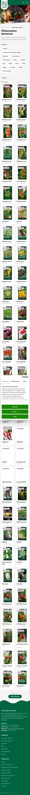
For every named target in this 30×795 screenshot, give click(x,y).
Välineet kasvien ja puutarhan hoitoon (9, 767)
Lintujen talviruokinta (6, 772)
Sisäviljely (3, 786)
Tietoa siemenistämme (6, 740)
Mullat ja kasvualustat (6, 770)
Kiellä (15, 416)
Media (2, 746)
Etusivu (3, 27)
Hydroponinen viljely (6, 778)
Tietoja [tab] (24, 381)
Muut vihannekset (7, 71)
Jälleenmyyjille (4, 748)
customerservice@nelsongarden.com (16, 728)
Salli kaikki (15, 406)
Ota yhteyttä (4, 743)
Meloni (23, 63)
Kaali (4, 63)
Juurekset (12, 67)
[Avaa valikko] (27, 2)
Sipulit (10, 63)
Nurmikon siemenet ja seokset (8, 775)
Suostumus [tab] (5, 381)
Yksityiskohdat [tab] (15, 381)
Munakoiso (5, 56)
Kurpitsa (5, 67)
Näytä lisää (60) (15, 696)
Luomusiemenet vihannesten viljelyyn (12, 52)
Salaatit (21, 67)
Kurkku (15, 60)
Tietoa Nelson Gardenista (7, 738)
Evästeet (3, 754)
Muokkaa (14, 411)
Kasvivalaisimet (4, 780)
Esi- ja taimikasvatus (5, 783)
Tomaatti (5, 49)
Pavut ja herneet (16, 56)
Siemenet (8, 27)
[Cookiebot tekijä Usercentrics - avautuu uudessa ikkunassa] (22, 377)
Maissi (16, 63)
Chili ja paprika (6, 60)
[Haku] (23, 2)
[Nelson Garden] (4, 5)
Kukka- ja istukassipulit (6, 764)
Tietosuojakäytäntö (5, 751)
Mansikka (23, 60)
